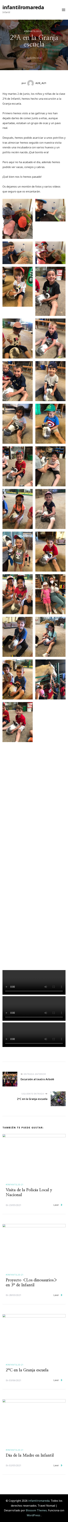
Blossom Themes (36, 1510)
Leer (56, 1204)
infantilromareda (23, 7)
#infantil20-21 (33, 31)
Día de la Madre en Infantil (30, 1455)
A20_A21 (41, 83)
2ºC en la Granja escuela (27, 1370)
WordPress (33, 1515)
